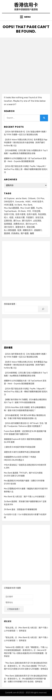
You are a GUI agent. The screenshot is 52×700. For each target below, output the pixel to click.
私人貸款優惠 (10, 230)
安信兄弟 (39, 217)
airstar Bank (21, 198)
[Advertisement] (26, 65)
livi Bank (18, 205)
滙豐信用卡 (20, 227)
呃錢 (11, 217)
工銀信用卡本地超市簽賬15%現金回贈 (19, 447)
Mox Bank (27, 205)
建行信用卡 (27, 221)
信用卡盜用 (32, 214)
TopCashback (10, 211)
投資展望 (8, 224)
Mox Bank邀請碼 (11, 208)
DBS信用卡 (9, 201)
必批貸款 (37, 221)
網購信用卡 (28, 230)
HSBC (28, 201)
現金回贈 (31, 227)
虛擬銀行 (38, 230)
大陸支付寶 (20, 217)
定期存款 (8, 221)
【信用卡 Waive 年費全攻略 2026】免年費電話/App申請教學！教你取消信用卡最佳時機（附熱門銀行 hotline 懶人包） (25, 143)
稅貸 (19, 230)
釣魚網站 (15, 233)
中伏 (29, 211)
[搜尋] (43, 309)
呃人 (6, 217)
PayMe (39, 208)
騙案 (32, 233)
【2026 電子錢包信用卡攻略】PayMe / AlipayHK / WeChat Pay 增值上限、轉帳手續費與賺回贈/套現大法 (26, 169)
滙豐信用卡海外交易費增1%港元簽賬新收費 (22, 452)
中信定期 (36, 211)
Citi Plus (40, 198)
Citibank (31, 198)
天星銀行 (30, 217)
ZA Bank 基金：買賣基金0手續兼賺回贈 (20, 509)
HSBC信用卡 (37, 201)
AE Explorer (9, 198)
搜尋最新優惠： (10, 304)
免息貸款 (42, 214)
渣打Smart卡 (31, 224)
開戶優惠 (25, 233)
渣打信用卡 (9, 227)
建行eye (17, 221)
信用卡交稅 (9, 214)
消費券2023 (18, 224)
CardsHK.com (11, 693)
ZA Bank (22, 211)
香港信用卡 (26, 5)
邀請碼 (7, 233)
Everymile (19, 201)
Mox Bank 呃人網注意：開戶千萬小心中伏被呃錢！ (25, 496)
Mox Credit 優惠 (27, 208)
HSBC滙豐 (8, 205)
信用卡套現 (20, 214)
